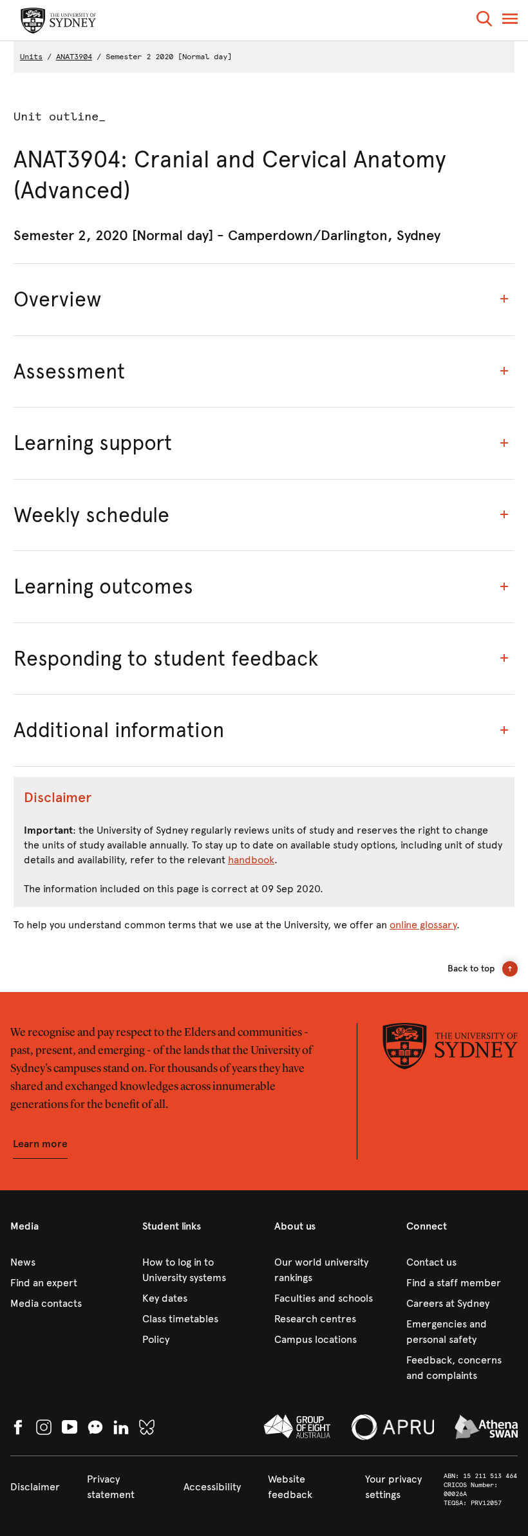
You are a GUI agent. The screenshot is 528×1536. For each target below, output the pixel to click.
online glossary (423, 925)
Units (31, 56)
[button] (484, 21)
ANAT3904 (74, 56)
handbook (251, 860)
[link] (66, 1262)
